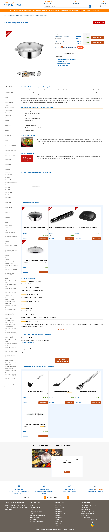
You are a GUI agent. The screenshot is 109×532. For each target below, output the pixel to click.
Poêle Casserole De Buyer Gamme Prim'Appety (10, 289)
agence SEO (49, 529)
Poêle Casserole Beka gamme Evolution (11, 233)
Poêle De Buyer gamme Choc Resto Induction (11, 281)
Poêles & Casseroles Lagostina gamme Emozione (11, 359)
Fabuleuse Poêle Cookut (10, 138)
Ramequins (7, 212)
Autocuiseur (7, 95)
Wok (6, 230)
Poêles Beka (7, 189)
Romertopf (7, 217)
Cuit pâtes (7, 130)
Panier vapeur (8, 159)
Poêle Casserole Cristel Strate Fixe (11, 270)
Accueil (5, 15)
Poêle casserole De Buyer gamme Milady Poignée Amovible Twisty (10, 294)
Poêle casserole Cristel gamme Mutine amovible (11, 251)
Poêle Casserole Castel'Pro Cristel (10, 277)
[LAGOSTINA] (99, 28)
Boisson (57, 10)
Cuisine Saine (96, 10)
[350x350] (39, 76)
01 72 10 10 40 (48, 1)
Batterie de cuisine (9, 102)
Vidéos (57, 519)
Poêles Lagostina (8, 197)
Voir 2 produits (96, 238)
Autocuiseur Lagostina (9, 92)
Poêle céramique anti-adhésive (11, 182)
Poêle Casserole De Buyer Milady (10, 285)
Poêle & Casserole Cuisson (16, 10)
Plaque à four (8, 164)
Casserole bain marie (9, 107)
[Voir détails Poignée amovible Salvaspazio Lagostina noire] (62, 216)
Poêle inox (7, 187)
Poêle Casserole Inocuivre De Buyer (11, 348)
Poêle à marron (8, 202)
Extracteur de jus (8, 135)
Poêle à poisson (8, 207)
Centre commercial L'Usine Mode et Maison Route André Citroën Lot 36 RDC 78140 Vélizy (16, 507)
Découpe (44, 10)
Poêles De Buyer (8, 192)
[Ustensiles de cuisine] (11, 7)
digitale (42, 529)
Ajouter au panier (43, 238)
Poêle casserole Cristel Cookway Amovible (9, 262)
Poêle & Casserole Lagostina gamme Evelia (11, 363)
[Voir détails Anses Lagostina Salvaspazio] (88, 216)
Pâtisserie (38, 10)
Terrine (6, 227)
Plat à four (7, 169)
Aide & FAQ (58, 505)
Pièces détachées (73, 10)
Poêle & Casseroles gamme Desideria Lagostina (10, 367)
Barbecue (7, 97)
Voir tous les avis (62, 329)
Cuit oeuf (7, 127)
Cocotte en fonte (8, 110)
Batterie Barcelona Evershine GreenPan (11, 352)
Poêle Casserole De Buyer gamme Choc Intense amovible (11, 333)
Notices (57, 515)
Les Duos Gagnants (9, 380)
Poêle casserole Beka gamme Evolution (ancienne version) (11, 244)
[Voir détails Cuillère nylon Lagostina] (62, 380)
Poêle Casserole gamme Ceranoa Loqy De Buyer (10, 325)
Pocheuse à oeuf (8, 174)
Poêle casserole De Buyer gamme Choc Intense (10, 329)
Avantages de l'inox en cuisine (71, 143)
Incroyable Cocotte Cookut (10, 150)
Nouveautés (58, 517)
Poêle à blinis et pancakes (10, 199)
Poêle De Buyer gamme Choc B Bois (11, 340)
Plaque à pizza (8, 167)
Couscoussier (8, 115)
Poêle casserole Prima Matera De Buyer (11, 344)
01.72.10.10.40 (85, 515)
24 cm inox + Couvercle (62, 36)
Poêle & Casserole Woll (10, 378)
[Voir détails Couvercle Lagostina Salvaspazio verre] (35, 249)
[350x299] (25, 76)
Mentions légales (34, 517)
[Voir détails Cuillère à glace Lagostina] (88, 380)
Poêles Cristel (8, 194)
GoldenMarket (57, 529)
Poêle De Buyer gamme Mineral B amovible (10, 321)
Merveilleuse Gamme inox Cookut (10, 156)
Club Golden (58, 511)
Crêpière (7, 120)
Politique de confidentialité (37, 515)
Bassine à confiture (9, 100)
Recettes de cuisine (60, 513)
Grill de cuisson (8, 148)
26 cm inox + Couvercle (62, 42)
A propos (32, 505)
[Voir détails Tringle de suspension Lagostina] (35, 413)
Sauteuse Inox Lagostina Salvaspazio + (41, 15)
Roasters (7, 215)
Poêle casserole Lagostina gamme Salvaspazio (25, 15)
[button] (90, 6)
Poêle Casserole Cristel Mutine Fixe (11, 266)
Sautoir (6, 222)
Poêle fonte (7, 184)
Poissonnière (7, 210)
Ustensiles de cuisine (36, 511)
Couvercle (7, 117)
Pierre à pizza (8, 162)
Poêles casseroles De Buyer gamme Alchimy (10, 310)
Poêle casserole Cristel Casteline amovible (11, 258)
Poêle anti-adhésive (9, 179)
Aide (56, 525)
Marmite (7, 153)
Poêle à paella (8, 204)
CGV (31, 513)
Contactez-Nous (35, 507)
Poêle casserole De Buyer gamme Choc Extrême (10, 298)
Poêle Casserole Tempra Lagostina (10, 356)
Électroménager (64, 10)
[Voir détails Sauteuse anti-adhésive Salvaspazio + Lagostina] (35, 216)
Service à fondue (8, 225)
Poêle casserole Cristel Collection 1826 (9, 274)
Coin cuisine (51, 10)
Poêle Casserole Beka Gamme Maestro (11, 241)
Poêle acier (7, 177)
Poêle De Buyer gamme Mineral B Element (10, 317)
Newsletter (58, 523)
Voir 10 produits (43, 272)
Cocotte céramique (9, 112)
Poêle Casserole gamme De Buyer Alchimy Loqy (10, 313)
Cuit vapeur (7, 132)
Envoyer (67, 471)
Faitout (6, 140)
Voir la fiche (25, 238)
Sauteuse (7, 220)
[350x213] (32, 76)
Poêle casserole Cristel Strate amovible (11, 255)
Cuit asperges (8, 125)
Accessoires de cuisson (10, 90)
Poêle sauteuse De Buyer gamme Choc (10, 302)
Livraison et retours (60, 507)
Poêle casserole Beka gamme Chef (11, 237)
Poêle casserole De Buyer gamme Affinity (10, 306)
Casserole (7, 105)
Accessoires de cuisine (29, 10)
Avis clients (33, 519)
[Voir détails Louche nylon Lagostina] (35, 380)
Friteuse (7, 143)
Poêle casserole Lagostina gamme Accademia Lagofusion (11, 375)
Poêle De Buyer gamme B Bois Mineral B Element (11, 336)
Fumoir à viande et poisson (10, 145)
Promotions (58, 521)
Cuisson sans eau (8, 122)
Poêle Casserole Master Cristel (11, 248)
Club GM (57, 509)
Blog (31, 509)
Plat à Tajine (7, 172)
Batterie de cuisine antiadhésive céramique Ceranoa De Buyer (11, 384)
